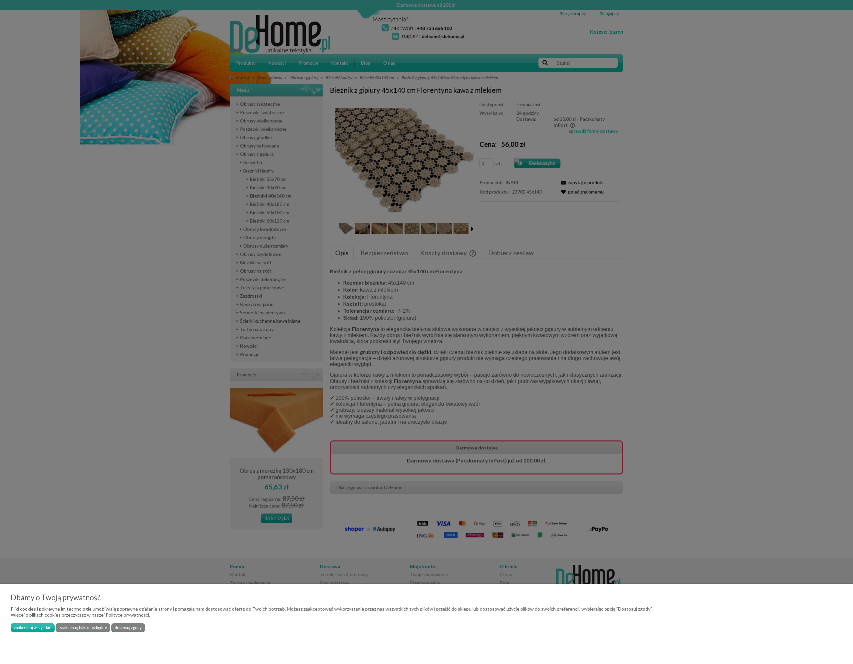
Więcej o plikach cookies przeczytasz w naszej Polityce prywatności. (80, 615)
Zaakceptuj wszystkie (32, 627)
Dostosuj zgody (128, 627)
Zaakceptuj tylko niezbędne (83, 627)
